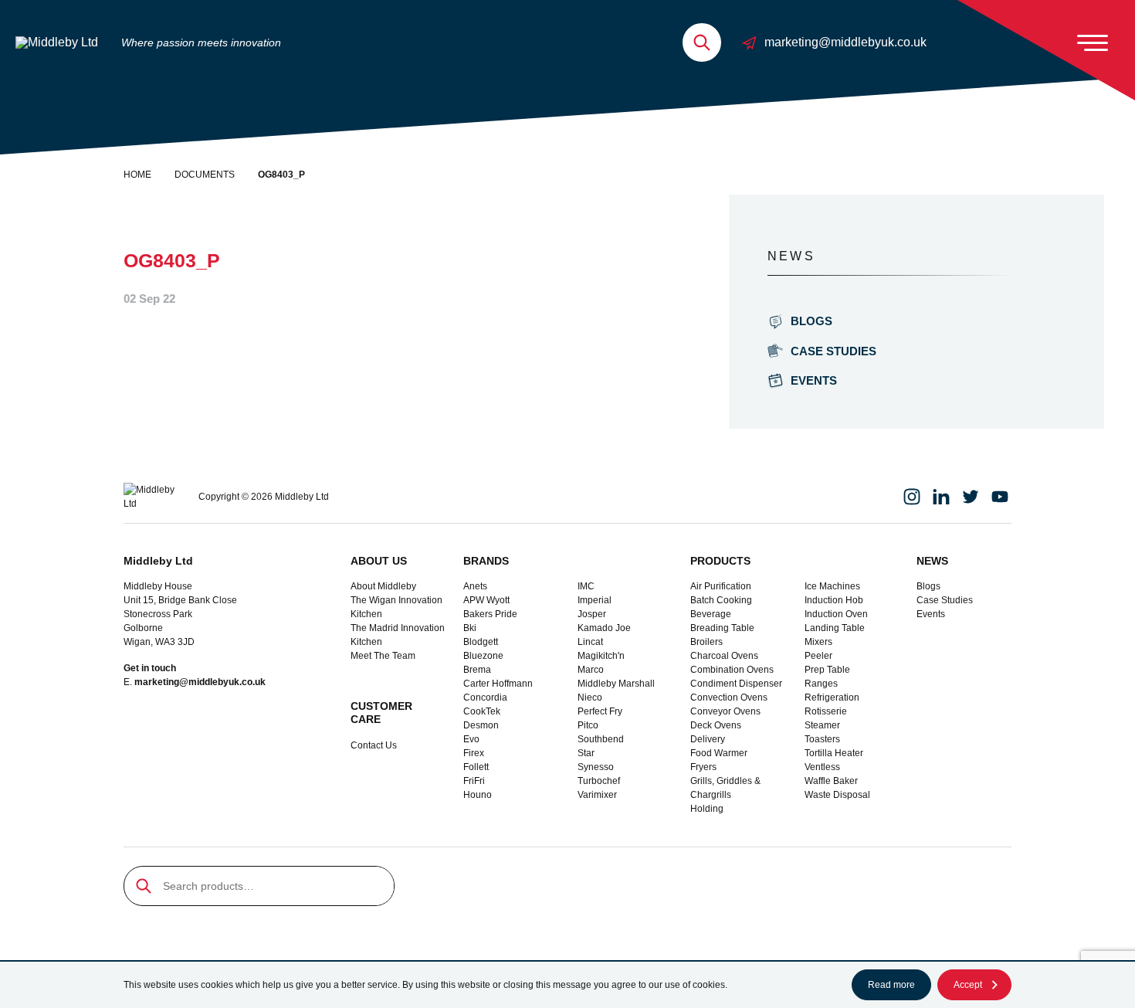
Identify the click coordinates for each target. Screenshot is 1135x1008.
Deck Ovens (715, 725)
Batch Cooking (721, 600)
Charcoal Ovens (724, 655)
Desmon (481, 725)
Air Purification (720, 586)
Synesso (596, 767)
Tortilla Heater (834, 753)
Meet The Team (383, 655)
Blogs (811, 321)
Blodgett (480, 641)
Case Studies (833, 351)
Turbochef (599, 781)
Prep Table (827, 669)
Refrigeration (832, 697)
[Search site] (702, 42)
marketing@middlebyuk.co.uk (845, 42)
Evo (471, 739)
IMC (586, 586)
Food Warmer (718, 753)
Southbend (601, 739)
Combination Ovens (732, 669)
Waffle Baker (831, 781)
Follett (476, 767)
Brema (477, 669)
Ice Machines (832, 586)
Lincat (590, 641)
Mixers (818, 641)
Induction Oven (836, 614)
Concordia (485, 697)
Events (814, 380)
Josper (592, 614)
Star (586, 753)
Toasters (822, 739)
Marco (591, 669)
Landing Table (835, 628)
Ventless (822, 767)
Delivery (707, 739)
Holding (706, 808)
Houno (477, 794)
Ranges (821, 683)
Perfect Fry (600, 711)
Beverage (710, 614)
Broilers (706, 641)
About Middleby (383, 586)
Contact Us (374, 745)
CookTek (481, 711)
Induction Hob (834, 600)
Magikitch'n (601, 655)
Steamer (822, 725)
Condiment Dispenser (736, 683)
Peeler (818, 655)
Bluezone (483, 655)
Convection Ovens (728, 697)
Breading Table (722, 628)
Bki (469, 628)
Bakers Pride (490, 614)
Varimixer (597, 794)
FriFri (474, 781)
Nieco (590, 697)
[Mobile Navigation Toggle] (1092, 42)
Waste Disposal (837, 794)
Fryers (703, 767)
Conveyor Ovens (725, 711)
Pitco (588, 725)
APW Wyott (486, 600)
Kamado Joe (604, 628)
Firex (473, 753)
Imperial (595, 600)
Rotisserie (826, 711)
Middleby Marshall (616, 683)
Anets (475, 586)
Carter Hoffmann (498, 683)
